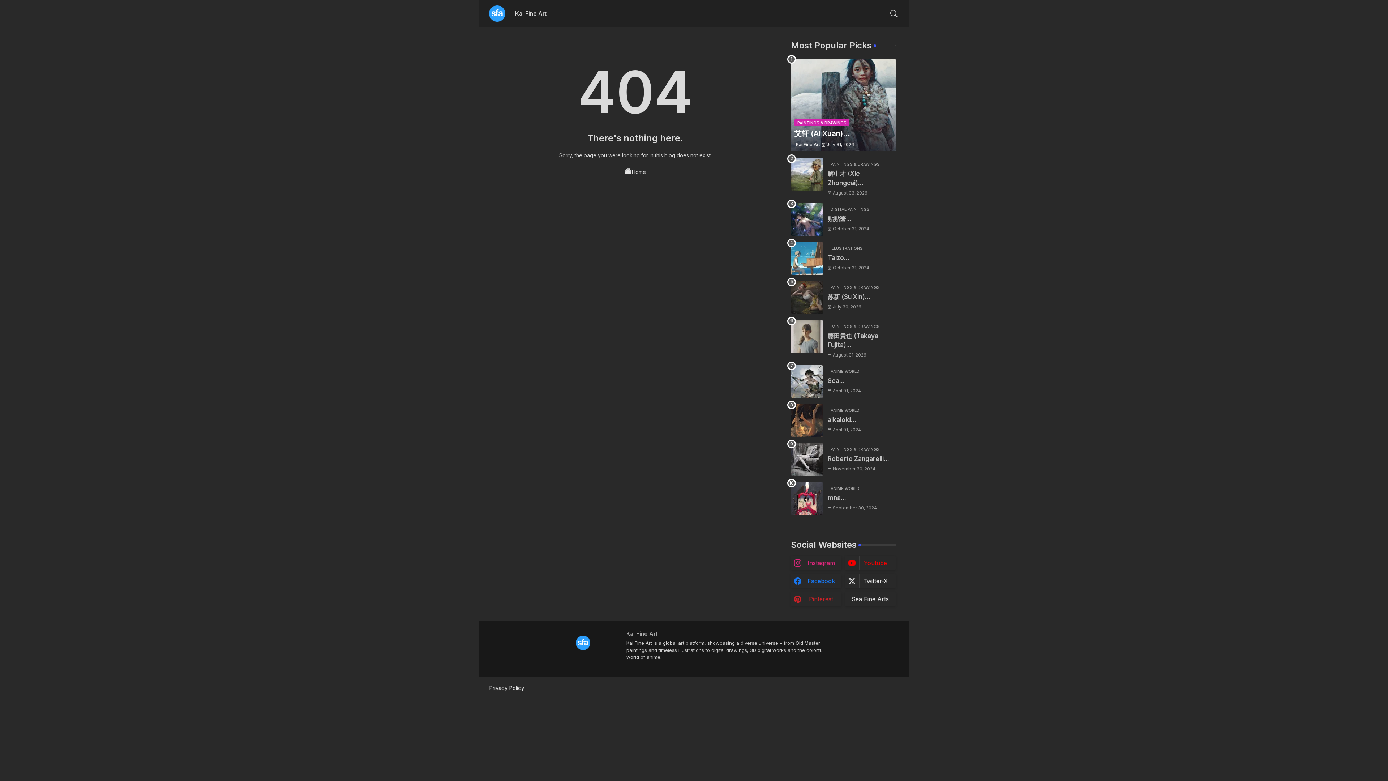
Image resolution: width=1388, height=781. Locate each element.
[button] (894, 14)
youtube (875, 563)
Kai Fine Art (531, 13)
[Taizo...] (807, 258)
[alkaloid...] (807, 420)
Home (639, 172)
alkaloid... (842, 419)
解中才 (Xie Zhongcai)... (846, 178)
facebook (821, 581)
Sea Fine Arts (870, 599)
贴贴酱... (840, 218)
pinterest (821, 599)
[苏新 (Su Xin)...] (807, 297)
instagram (821, 563)
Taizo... (838, 257)
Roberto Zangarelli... (858, 458)
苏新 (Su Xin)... (849, 296)
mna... (837, 498)
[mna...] (807, 498)
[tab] (531, 13)
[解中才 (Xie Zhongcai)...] (807, 174)
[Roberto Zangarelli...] (807, 459)
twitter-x (875, 581)
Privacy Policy (506, 687)
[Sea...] (807, 381)
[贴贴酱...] (807, 219)
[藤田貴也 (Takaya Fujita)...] (807, 336)
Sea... (836, 380)
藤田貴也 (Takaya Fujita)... (853, 340)
